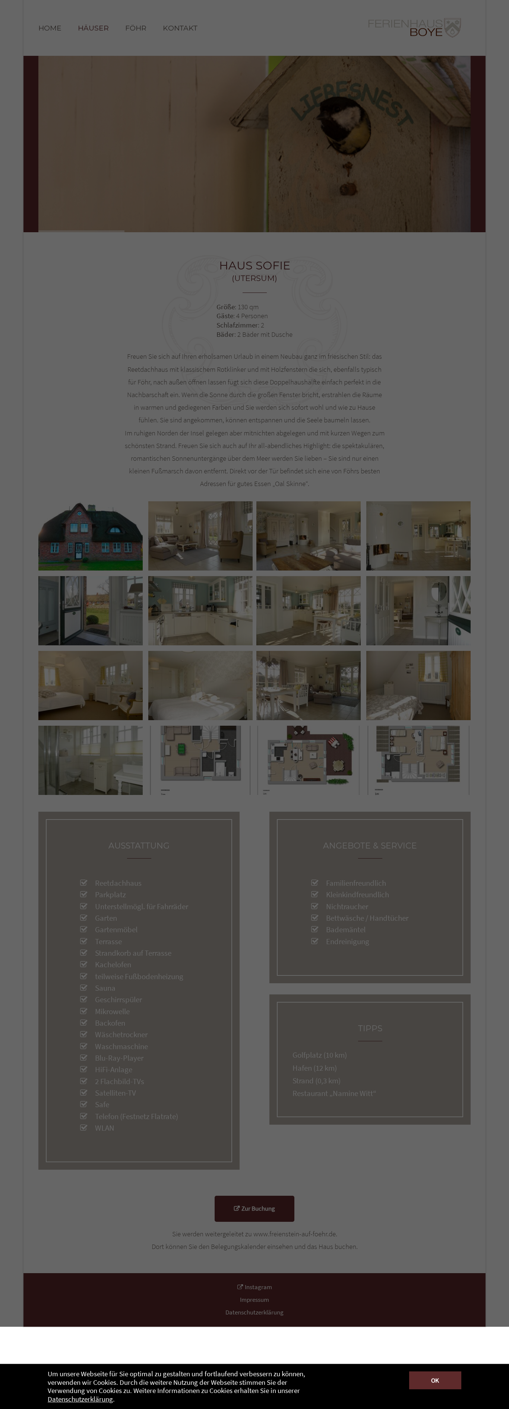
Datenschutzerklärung (80, 1398)
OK (435, 1380)
